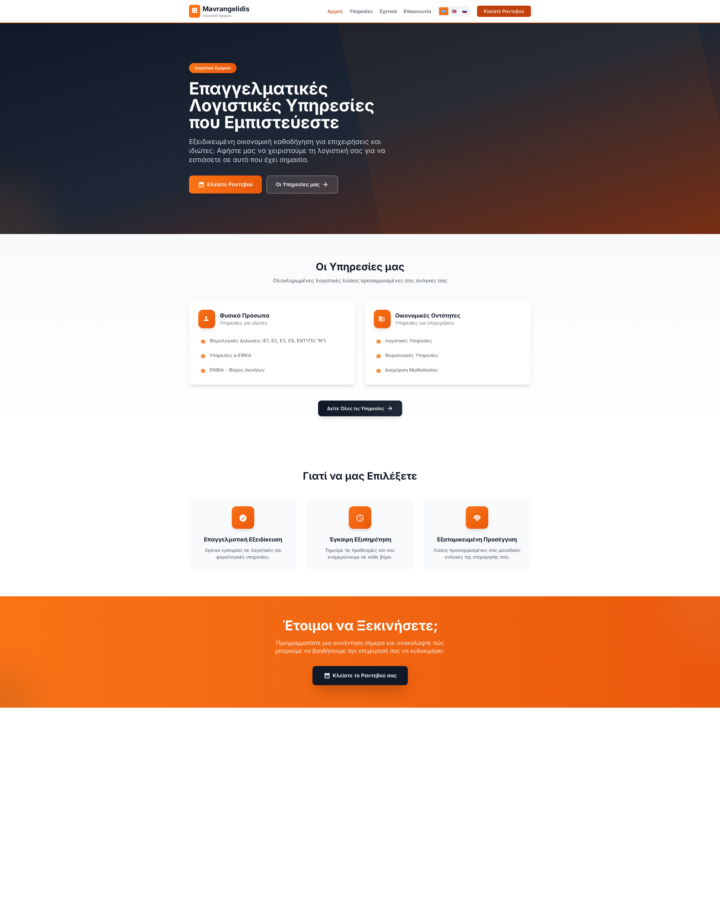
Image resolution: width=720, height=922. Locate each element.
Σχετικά (388, 11)
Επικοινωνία (417, 11)
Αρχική (335, 11)
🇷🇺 (464, 11)
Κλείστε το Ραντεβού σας (360, 675)
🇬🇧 (454, 11)
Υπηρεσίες (361, 11)
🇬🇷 (443, 11)
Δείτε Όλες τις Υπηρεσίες (360, 408)
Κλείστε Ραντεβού (504, 11)
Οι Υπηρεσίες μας (302, 184)
